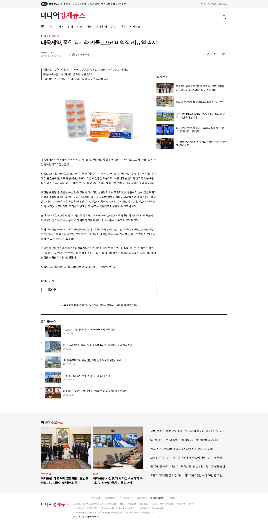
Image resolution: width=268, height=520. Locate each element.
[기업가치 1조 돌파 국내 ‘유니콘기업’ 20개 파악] (53, 377)
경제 (43, 36)
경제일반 (54, 36)
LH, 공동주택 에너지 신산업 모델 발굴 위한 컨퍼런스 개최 (92, 360)
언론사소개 (95, 497)
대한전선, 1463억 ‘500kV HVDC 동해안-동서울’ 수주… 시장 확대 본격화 (200, 115)
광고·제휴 (141, 497)
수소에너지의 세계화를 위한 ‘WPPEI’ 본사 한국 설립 (89, 329)
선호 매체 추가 (82, 54)
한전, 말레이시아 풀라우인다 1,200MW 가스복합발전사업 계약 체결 (97, 344)
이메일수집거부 (126, 497)
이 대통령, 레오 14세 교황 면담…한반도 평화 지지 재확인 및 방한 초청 (64, 480)
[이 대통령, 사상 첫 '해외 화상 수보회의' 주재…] (118, 448)
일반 (95, 473)
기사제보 (171, 497)
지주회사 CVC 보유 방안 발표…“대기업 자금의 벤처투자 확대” (94, 391)
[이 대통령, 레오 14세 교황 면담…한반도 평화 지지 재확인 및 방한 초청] (66, 448)
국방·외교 (46, 473)
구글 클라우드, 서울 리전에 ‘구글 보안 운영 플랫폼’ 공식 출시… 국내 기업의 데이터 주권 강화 (200, 88)
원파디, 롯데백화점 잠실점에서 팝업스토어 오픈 (199, 101)
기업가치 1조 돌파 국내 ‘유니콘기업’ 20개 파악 (86, 375)
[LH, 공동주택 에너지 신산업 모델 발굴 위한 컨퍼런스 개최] (53, 362)
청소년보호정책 (109, 497)
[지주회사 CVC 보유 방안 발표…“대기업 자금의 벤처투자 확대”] (53, 393)
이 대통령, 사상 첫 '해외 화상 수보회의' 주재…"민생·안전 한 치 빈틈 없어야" (118, 480)
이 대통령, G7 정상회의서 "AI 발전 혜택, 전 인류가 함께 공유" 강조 (201, 143)
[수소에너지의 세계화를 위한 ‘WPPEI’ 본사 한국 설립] (53, 331)
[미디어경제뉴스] (63, 16)
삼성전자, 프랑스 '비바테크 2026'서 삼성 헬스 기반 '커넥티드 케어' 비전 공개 (97, 4)
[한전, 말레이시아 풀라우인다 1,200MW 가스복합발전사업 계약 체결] (53, 346)
